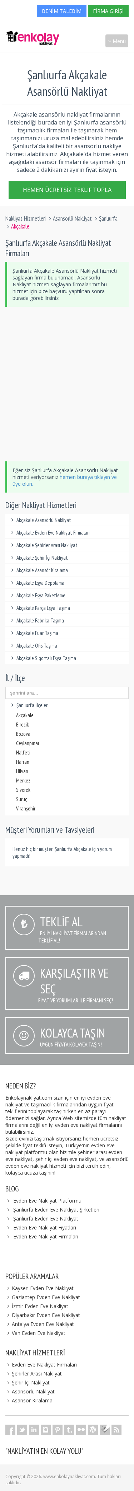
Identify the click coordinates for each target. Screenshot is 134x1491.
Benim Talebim (61, 11)
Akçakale (25, 715)
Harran (22, 761)
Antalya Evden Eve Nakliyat (43, 1324)
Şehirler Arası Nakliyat (37, 1373)
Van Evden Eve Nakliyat (38, 1333)
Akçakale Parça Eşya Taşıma (43, 608)
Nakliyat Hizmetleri (25, 218)
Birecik (22, 724)
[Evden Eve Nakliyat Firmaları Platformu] (32, 34)
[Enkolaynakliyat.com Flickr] (81, 1430)
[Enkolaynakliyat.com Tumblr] (69, 1430)
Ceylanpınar (27, 743)
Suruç (21, 799)
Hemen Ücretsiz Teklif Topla (67, 188)
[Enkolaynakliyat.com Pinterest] (58, 1430)
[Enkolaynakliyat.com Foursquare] (105, 1430)
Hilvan (22, 771)
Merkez (23, 780)
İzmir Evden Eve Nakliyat (40, 1306)
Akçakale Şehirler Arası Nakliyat (47, 545)
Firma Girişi (108, 11)
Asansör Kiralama (32, 1400)
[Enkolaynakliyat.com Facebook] (10, 1430)
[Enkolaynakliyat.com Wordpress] (93, 1430)
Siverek (23, 789)
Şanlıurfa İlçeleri (32, 705)
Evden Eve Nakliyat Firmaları (45, 1236)
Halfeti (23, 752)
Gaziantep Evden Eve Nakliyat (46, 1297)
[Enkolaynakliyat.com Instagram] (46, 1430)
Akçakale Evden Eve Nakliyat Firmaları (53, 532)
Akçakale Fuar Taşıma (37, 633)
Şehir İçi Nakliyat (31, 1382)
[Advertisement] (67, 384)
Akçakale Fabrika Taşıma (40, 620)
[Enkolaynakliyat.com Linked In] (34, 1430)
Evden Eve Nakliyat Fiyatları (44, 1227)
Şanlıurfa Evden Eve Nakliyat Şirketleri (56, 1209)
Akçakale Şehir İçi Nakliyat (42, 557)
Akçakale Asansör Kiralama (42, 570)
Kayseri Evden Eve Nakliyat (43, 1288)
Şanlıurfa (108, 218)
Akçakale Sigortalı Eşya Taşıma (46, 658)
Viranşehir (25, 808)
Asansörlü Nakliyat (72, 218)
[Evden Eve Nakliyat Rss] (116, 1430)
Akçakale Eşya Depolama (40, 582)
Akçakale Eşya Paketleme (40, 595)
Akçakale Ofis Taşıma (36, 645)
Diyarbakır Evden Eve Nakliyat (46, 1315)
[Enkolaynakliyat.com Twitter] (22, 1430)
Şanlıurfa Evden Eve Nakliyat (45, 1218)
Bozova (23, 733)
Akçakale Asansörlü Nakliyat (43, 520)
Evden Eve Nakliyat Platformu (47, 1200)
